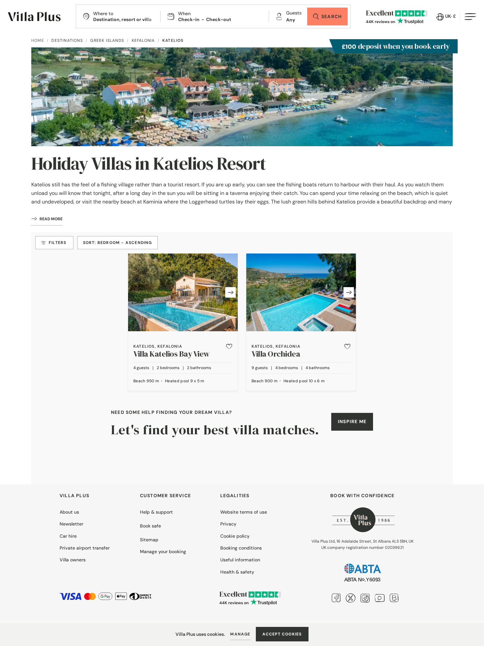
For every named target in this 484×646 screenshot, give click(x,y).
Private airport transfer (85, 548)
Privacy (228, 524)
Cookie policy (235, 536)
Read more (51, 219)
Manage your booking (163, 551)
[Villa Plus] (34, 16)
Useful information (240, 560)
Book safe (150, 526)
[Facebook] (336, 597)
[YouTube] (379, 597)
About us (69, 512)
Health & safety (237, 572)
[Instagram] (365, 597)
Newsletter (71, 524)
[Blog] (394, 597)
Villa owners (73, 560)
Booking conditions (241, 548)
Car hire (68, 536)
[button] (229, 346)
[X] (350, 597)
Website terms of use (243, 512)
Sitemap (149, 540)
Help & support (156, 512)
